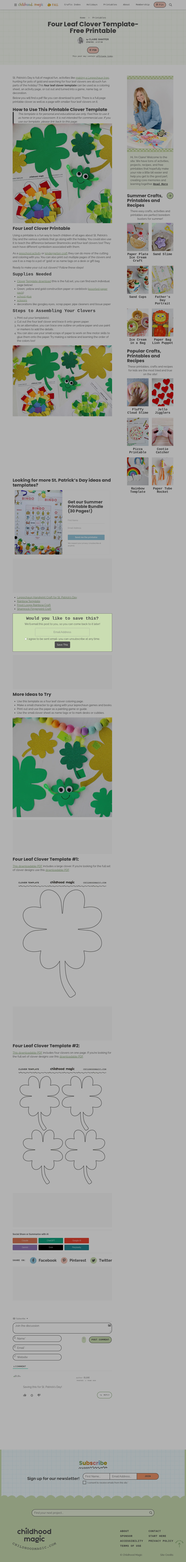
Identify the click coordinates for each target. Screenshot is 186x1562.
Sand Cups (137, 297)
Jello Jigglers (162, 411)
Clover (21, 281)
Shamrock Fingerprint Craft (34, 608)
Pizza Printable (137, 450)
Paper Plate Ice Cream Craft (137, 257)
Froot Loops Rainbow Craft (34, 605)
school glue (24, 296)
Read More (160, 184)
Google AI (76, 1240)
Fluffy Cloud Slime (137, 411)
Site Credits (166, 1554)
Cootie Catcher (162, 450)
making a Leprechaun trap (92, 77)
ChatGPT (51, 1240)
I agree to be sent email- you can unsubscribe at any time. (63, 639)
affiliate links (104, 56)
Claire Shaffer (99, 39)
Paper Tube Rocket (162, 490)
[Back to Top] (179, 1544)
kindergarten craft (56, 253)
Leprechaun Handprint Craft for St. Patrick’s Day (47, 597)
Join (148, 1476)
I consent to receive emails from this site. (107, 1483)
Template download (38, 281)
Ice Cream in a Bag (137, 341)
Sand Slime (162, 254)
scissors (22, 300)
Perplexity (76, 1247)
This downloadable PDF (27, 866)
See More (170, 195)
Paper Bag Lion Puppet (162, 341)
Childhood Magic (31, 5)
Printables (99, 18)
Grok (51, 1247)
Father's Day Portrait (162, 300)
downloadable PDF (57, 870)
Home (82, 18)
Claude (25, 1240)
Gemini (25, 1247)
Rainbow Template (28, 601)
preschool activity (30, 253)
